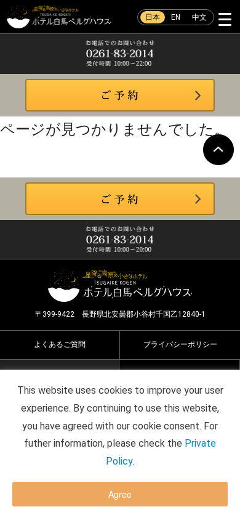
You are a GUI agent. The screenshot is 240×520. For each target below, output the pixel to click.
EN (175, 17)
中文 (199, 17)
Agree (120, 494)
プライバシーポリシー (180, 344)
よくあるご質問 (60, 344)
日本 (152, 17)
